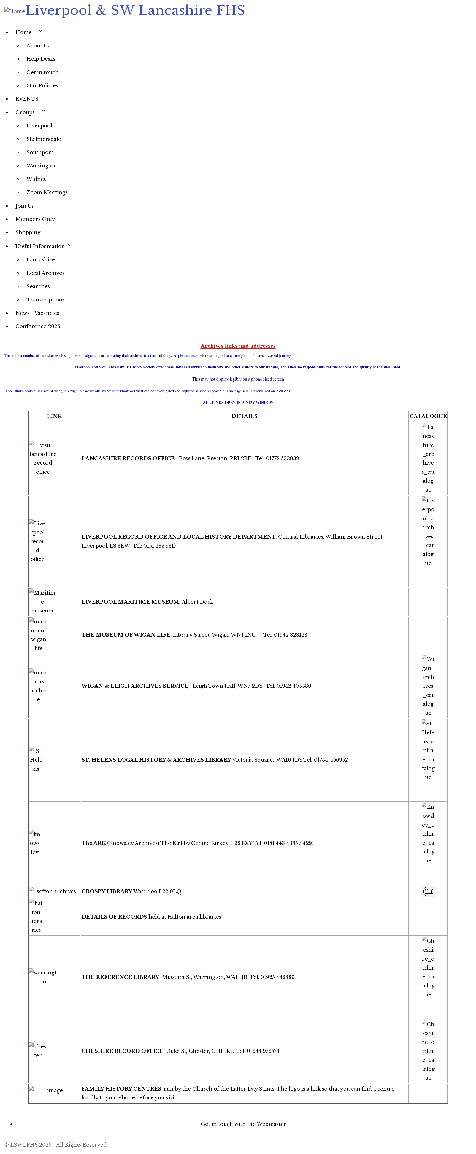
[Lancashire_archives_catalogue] (428, 458)
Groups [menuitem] (25, 112)
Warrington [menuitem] (41, 166)
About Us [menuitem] (38, 46)
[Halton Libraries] (54, 917)
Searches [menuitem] (38, 286)
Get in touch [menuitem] (42, 72)
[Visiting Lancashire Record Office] (54, 459)
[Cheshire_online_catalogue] (428, 968)
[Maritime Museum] (54, 601)
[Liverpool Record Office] (54, 541)
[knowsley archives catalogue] (54, 843)
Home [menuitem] (23, 33)
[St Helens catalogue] (54, 760)
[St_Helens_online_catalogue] (428, 750)
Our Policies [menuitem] (42, 86)
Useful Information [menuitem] (40, 246)
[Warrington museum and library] (54, 977)
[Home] (14, 11)
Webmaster (110, 390)
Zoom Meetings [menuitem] (46, 192)
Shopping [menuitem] (27, 232)
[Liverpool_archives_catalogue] (428, 532)
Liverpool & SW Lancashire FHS (135, 10)
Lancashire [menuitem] (40, 260)
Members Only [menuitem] (35, 219)
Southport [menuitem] (39, 152)
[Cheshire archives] (54, 1051)
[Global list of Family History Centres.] (54, 1093)
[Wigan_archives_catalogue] (428, 686)
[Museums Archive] (54, 686)
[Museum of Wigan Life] (54, 635)
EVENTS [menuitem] (27, 99)
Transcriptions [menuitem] (45, 300)
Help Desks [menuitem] (40, 59)
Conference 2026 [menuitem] (37, 326)
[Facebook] (238, 1107)
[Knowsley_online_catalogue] (428, 834)
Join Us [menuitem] (24, 206)
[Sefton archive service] (54, 891)
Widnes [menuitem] (36, 179)
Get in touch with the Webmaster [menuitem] (243, 1124)
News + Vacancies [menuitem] (37, 313)
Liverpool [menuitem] (39, 126)
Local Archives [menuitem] (45, 273)
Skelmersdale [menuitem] (43, 139)
